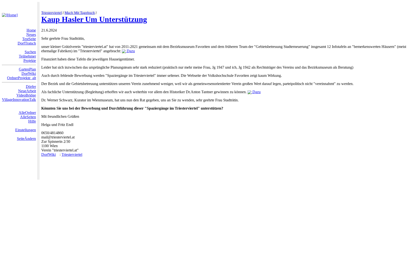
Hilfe (32, 121)
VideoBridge (26, 95)
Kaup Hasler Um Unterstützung (94, 19)
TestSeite (29, 39)
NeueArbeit (27, 91)
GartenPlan (27, 69)
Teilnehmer (27, 56)
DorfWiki (28, 74)
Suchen (30, 52)
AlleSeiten (28, 117)
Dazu (130, 51)
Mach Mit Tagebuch (80, 13)
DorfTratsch (27, 43)
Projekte (29, 61)
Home (31, 30)
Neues (31, 35)
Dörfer (31, 87)
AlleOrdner (27, 113)
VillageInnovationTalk (19, 100)
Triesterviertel (51, 13)
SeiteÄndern (26, 139)
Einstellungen (25, 130)
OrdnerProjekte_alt (21, 78)
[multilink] (58, 154)
